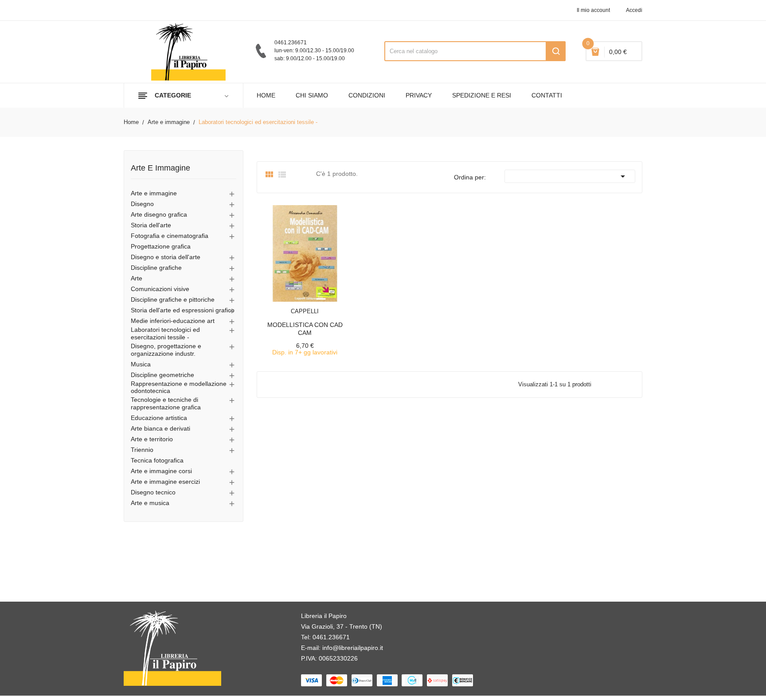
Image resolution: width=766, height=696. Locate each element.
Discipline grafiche (156, 267)
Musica (141, 364)
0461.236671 (331, 637)
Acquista (313, 306)
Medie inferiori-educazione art (173, 320)
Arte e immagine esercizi (165, 481)
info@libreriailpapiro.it (352, 647)
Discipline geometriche (162, 374)
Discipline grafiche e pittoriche (173, 299)
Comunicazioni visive (160, 288)
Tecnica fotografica (157, 460)
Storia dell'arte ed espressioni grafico (182, 310)
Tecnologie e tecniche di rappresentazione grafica (166, 403)
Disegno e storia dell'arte (165, 257)
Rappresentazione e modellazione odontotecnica (179, 387)
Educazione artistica (159, 417)
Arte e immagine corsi (161, 470)
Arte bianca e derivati (160, 428)
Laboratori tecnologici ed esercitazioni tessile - (165, 333)
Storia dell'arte (151, 225)
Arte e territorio (152, 439)
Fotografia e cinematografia (169, 235)
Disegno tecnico (153, 492)
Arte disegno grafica (159, 214)
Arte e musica (150, 502)
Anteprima (285, 306)
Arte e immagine (160, 168)
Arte (136, 278)
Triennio (142, 449)
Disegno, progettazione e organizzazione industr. (166, 349)
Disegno (142, 203)
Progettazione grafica (161, 246)
